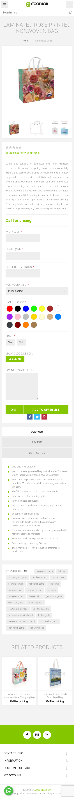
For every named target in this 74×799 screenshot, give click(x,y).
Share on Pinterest (44, 417)
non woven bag (37, 628)
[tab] (37, 432)
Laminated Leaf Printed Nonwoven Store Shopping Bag (19, 696)
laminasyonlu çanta (17, 577)
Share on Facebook (30, 417)
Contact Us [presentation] (37, 452)
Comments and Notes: (20, 370)
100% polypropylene (17, 609)
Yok (21, 342)
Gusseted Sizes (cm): (19, 267)
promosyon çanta (44, 571)
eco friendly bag (15, 602)
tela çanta (54, 584)
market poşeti (58, 577)
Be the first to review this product (23, 152)
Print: (10, 336)
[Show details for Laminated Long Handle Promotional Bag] (55, 674)
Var (10, 342)
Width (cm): (13, 231)
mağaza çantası (15, 596)
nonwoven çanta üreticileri (20, 615)
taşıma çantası (36, 602)
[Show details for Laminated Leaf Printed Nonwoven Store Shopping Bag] (19, 674)
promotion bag (34, 590)
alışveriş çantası (15, 584)
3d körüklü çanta (41, 609)
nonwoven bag (15, 590)
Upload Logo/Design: (19, 353)
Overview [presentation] (37, 431)
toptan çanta (44, 615)
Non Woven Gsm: (17, 284)
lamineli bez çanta (48, 621)
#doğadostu (34, 596)
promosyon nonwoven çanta (21, 621)
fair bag (62, 571)
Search (70, 12)
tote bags (51, 590)
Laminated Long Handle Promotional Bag (55, 696)
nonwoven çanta (36, 584)
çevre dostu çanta (54, 596)
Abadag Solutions (42, 790)
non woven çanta (16, 628)
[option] (14, 128)
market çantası (39, 577)
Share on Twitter (37, 417)
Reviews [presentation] (37, 442)
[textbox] (33, 12)
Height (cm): (14, 249)
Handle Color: (15, 302)
